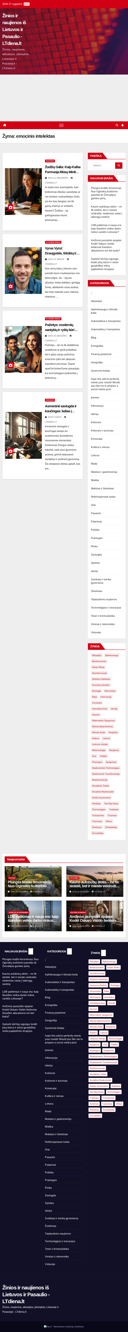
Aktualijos (96, 301)
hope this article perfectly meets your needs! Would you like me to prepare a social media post (64, 1039)
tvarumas (97, 821)
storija (94, 571)
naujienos (114, 750)
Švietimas (96, 591)
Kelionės (96, 422)
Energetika (97, 346)
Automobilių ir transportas (105, 329)
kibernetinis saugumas (103, 720)
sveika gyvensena (101, 797)
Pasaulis (96, 513)
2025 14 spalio (56, 259)
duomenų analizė (100, 685)
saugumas (111, 762)
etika (94, 697)
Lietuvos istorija (100, 744)
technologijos (99, 809)
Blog (93, 337)
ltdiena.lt (38, 892)
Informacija (97, 405)
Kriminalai (97, 439)
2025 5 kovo (55, 417)
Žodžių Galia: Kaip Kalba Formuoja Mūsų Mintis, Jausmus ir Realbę (62, 172)
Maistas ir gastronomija (104, 472)
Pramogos (97, 538)
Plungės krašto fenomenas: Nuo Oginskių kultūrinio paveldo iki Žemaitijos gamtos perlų (20, 962)
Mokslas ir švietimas (102, 488)
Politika (95, 529)
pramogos (97, 762)
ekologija (96, 691)
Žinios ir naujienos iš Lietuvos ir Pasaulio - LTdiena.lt (14, 29)
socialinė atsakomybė (103, 791)
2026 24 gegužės (20, 892)
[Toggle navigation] (61, 125)
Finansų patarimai (101, 354)
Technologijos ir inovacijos (106, 607)
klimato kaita (98, 732)
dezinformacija (99, 673)
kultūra (95, 738)
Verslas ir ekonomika (103, 624)
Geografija (97, 362)
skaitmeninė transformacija (106, 774)
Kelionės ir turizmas (102, 430)
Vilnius (109, 821)
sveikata (96, 803)
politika (103, 756)
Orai (93, 505)
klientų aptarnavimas (102, 726)
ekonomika (110, 691)
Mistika (95, 480)
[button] (117, 125)
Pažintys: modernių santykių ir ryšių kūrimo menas (62, 330)
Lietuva (95, 455)
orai (94, 756)
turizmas (112, 815)
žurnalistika (97, 833)
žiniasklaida (111, 827)
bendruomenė (99, 661)
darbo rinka (98, 667)
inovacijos (97, 702)
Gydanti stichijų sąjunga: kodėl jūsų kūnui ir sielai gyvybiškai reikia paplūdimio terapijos (19, 1027)
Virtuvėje (96, 632)
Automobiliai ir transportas (106, 321)
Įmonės (95, 397)
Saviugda (50, 161)
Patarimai (96, 521)
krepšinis (113, 732)
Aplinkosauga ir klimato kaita (61, 974)
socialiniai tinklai (100, 785)
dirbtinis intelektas (101, 679)
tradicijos (113, 809)
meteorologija (99, 750)
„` (92, 293)
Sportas (95, 563)
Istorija (95, 414)
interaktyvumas (99, 708)
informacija (106, 697)
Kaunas (96, 714)
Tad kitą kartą (111, 803)
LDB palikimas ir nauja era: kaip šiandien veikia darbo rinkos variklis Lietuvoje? (106, 228)
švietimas (97, 827)
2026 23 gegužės (81, 926)
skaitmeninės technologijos (105, 768)
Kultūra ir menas (100, 447)
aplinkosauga (111, 655)
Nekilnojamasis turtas (103, 496)
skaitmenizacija (99, 780)
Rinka (94, 546)
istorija (114, 708)
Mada (94, 463)
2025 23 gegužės (57, 336)
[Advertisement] (64, 98)
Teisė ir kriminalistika (103, 616)
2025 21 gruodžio (58, 178)
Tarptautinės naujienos (104, 599)
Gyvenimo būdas (53, 242)
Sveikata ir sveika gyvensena (61, 1218)
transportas (98, 815)
